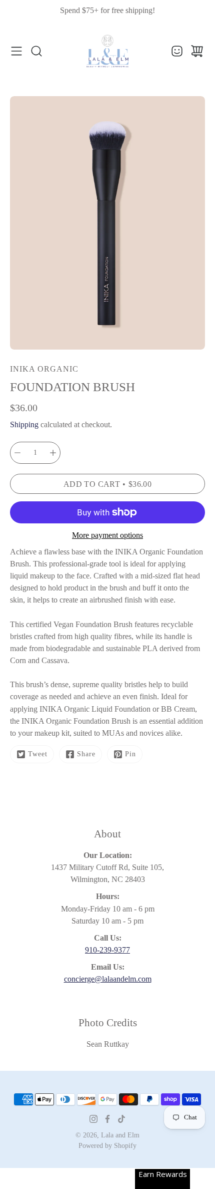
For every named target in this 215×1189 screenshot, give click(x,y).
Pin (130, 754)
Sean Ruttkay (107, 1044)
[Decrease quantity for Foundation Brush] (17, 453)
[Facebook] (107, 1119)
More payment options (107, 535)
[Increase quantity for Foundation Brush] (53, 453)
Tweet (38, 754)
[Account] (177, 51)
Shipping (24, 424)
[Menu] (16, 51)
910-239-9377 (107, 950)
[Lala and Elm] (107, 51)
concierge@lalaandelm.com (108, 979)
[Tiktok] (121, 1119)
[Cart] (197, 51)
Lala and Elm (120, 1135)
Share (86, 754)
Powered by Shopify (107, 1145)
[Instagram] (93, 1119)
